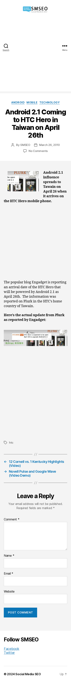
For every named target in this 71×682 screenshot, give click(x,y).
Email (8, 573)
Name (9, 555)
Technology (49, 102)
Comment (12, 519)
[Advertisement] (35, 56)
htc (11, 442)
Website (9, 591)
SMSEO (25, 145)
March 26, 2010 (49, 145)
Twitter (9, 653)
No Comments (38, 151)
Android (18, 102)
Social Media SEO (28, 674)
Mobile (32, 102)
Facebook (11, 649)
